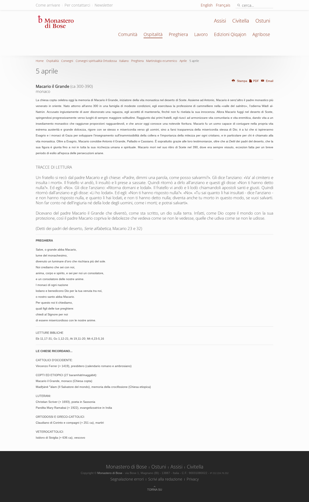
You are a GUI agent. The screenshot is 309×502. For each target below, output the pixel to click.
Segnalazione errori (127, 479)
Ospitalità (153, 34)
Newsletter (104, 5)
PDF (256, 81)
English (207, 5)
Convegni (67, 61)
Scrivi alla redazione (165, 479)
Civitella (240, 20)
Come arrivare (48, 5)
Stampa (242, 81)
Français (223, 5)
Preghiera (178, 34)
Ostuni (262, 20)
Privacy (193, 479)
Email (269, 81)
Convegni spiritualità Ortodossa (96, 61)
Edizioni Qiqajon (230, 34)
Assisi (220, 20)
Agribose (261, 34)
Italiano (124, 61)
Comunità (127, 34)
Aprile (183, 61)
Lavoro (201, 34)
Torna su (154, 489)
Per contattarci (77, 5)
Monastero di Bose (126, 467)
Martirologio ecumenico (161, 61)
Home (40, 61)
